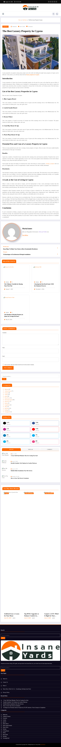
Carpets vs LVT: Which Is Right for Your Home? (30, 615)
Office (6, 406)
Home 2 (4, 685)
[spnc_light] (57, 14)
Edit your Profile (43, 231)
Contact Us (5, 682)
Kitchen (6, 403)
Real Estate (5, 26)
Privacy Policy (6, 692)
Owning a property (50, 163)
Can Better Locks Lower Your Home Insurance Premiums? (49, 615)
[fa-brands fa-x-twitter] (50, 1)
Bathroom (6, 389)
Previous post (6, 246)
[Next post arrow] (57, 254)
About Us (5, 678)
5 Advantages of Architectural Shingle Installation (16, 254)
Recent (11, 449)
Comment (49, 449)
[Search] (53, 14)
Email (3, 356)
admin (7, 282)
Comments (4, 332)
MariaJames (14, 26)
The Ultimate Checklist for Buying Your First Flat (13, 284)
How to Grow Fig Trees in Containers (20, 478)
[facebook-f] (48, 1)
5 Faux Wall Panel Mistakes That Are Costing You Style (24, 455)
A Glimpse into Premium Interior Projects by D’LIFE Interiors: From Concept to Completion (24, 707)
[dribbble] (52, 1)
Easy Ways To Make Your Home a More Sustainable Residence (20, 249)
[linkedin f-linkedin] (54, 1)
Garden (6, 394)
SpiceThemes (42, 744)
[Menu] (3, 14)
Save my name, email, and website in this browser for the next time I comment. (19, 364)
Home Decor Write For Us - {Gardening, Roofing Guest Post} (17, 689)
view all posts (25, 235)
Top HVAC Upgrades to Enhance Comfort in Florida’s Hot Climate (10, 615)
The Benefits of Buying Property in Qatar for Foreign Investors (13, 315)
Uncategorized (7, 411)
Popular (30, 449)
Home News (7, 401)
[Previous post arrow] (57, 248)
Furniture (6, 392)
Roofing (6, 410)
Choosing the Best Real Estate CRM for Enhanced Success (44, 284)
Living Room (7, 405)
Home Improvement (8, 399)
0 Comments (30, 26)
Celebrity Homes (8, 391)
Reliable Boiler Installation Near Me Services (21, 470)
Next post (5, 252)
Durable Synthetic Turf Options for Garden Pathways (24, 463)
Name (3, 347)
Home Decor (7, 398)
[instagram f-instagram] (56, 1)
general (6, 396)
